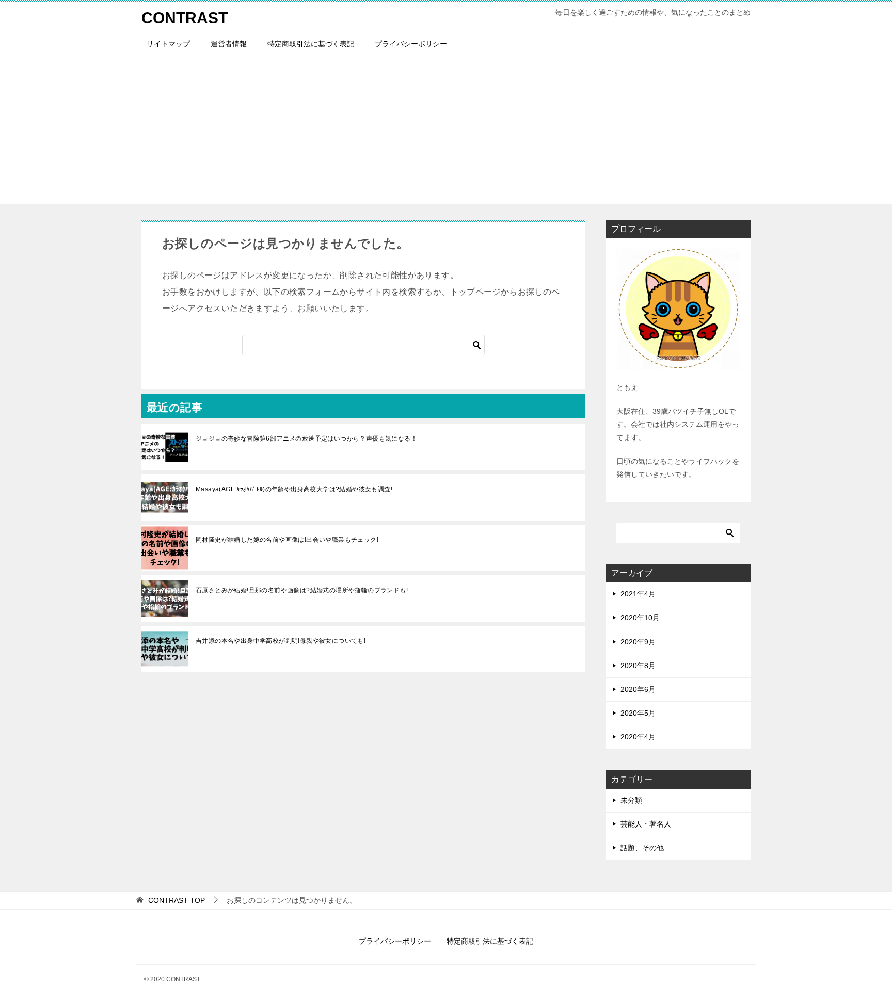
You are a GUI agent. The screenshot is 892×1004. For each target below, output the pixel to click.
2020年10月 (640, 617)
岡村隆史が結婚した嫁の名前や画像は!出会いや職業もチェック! (287, 539)
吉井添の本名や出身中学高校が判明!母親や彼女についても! (280, 640)
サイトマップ (168, 44)
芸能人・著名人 (645, 824)
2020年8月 (638, 665)
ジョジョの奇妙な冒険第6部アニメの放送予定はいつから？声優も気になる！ (306, 438)
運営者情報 (229, 44)
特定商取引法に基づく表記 (310, 44)
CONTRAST (184, 17)
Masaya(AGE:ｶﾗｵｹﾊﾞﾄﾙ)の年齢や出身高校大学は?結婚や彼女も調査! (294, 489)
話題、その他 (642, 848)
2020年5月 (638, 713)
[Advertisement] (446, 132)
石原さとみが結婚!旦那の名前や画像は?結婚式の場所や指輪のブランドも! (302, 590)
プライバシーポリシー (411, 44)
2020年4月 (638, 737)
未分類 (631, 800)
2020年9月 (638, 642)
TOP (176, 900)
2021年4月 (638, 594)
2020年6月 (638, 689)
